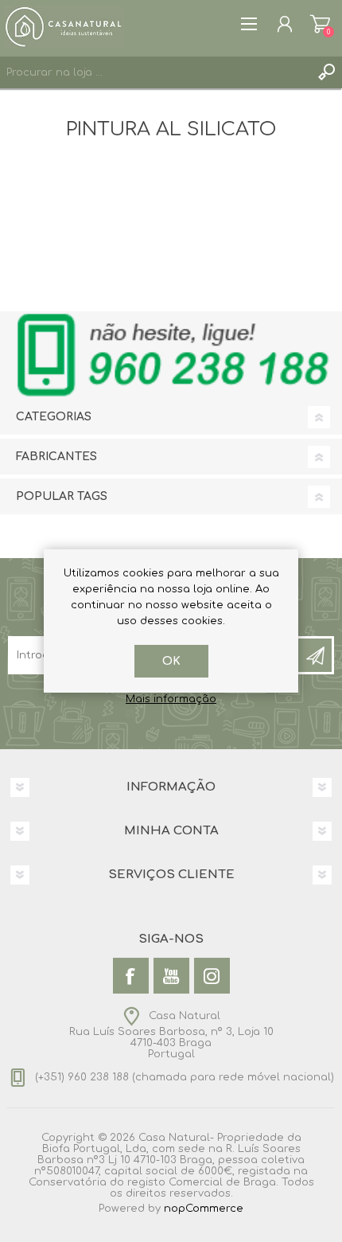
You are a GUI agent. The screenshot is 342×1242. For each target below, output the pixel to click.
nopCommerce (203, 1208)
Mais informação (171, 699)
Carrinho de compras (320, 23)
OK (171, 661)
